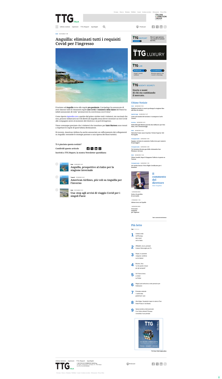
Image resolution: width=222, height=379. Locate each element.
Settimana (136, 229)
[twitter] (157, 27)
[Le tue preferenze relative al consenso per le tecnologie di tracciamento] (219, 377)
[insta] (164, 27)
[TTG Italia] (67, 18)
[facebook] (153, 27)
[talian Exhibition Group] (160, 17)
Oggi (132, 229)
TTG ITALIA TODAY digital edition (158, 351)
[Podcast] (137, 27)
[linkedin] (161, 27)
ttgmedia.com (72, 116)
